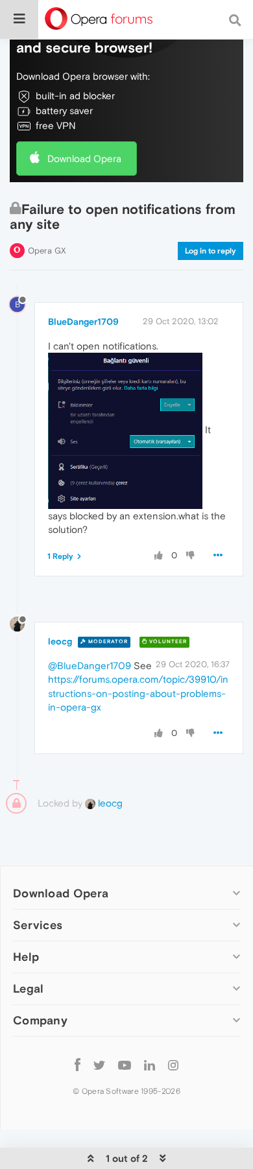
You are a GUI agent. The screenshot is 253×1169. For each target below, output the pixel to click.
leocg (60, 641)
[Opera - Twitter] (99, 1064)
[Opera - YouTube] (125, 1064)
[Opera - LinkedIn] (150, 1064)
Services (37, 925)
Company (40, 1020)
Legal (28, 988)
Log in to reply (210, 250)
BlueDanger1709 (83, 321)
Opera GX (47, 250)
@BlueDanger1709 (89, 665)
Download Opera (84, 158)
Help (26, 956)
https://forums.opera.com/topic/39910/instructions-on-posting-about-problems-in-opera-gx (138, 693)
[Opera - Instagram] (173, 1064)
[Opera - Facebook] (77, 1064)
